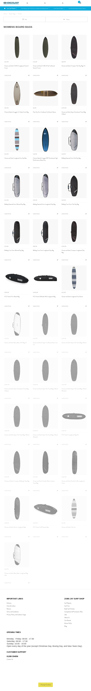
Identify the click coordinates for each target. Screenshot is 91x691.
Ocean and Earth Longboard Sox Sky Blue (15, 158)
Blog (65, 626)
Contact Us (10, 659)
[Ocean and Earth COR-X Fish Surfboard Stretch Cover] (45, 47)
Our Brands (67, 620)
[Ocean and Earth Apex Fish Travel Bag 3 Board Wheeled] (74, 370)
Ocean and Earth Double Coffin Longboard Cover (73, 482)
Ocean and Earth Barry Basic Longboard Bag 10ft (16, 574)
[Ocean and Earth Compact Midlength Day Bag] (16, 462)
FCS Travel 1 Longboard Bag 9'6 (70, 435)
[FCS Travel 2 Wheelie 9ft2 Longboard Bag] (45, 277)
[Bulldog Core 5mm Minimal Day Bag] (16, 231)
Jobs (65, 615)
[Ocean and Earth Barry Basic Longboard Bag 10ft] (16, 554)
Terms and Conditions (13, 612)
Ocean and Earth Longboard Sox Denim (72, 297)
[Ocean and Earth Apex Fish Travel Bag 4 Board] (16, 416)
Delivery (9, 603)
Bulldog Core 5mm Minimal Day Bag (14, 250)
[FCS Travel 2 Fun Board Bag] (16, 277)
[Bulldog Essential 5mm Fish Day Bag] (74, 139)
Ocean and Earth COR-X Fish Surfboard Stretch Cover (44, 67)
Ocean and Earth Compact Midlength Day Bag (16, 481)
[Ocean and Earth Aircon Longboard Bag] (16, 508)
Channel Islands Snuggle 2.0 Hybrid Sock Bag (16, 112)
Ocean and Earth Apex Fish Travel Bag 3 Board (45, 389)
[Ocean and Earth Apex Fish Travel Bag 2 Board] (74, 324)
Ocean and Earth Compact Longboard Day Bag (73, 251)
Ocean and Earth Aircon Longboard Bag (15, 527)
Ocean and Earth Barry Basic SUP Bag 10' (15, 343)
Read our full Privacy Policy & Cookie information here (45, 679)
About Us (67, 617)
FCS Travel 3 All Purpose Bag (41, 527)
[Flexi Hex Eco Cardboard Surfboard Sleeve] (45, 93)
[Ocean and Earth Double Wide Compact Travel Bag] (45, 462)
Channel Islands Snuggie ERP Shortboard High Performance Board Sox (45, 159)
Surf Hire (67, 606)
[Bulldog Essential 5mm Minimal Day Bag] (16, 185)
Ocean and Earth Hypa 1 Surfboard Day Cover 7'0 (45, 344)
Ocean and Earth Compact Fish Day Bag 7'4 (73, 66)
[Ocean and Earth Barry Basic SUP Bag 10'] (16, 324)
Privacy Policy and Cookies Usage (16, 615)
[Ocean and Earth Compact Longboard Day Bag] (74, 231)
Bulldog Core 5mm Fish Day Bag (70, 204)
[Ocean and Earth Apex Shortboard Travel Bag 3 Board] (16, 370)
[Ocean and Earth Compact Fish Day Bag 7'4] (74, 47)
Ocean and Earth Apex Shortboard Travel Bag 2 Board (74, 113)
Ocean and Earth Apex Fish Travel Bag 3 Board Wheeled (74, 390)
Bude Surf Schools (69, 609)
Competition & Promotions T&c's (73, 612)
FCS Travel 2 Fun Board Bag (12, 297)
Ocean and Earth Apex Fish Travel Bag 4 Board (16, 435)
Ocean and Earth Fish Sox (68, 527)
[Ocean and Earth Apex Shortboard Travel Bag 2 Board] (74, 93)
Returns (9, 609)
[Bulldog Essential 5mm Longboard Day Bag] (45, 185)
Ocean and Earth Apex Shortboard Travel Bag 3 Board (16, 390)
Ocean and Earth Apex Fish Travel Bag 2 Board (74, 343)
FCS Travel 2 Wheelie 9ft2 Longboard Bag (44, 297)
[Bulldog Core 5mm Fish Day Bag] (74, 185)
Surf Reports (67, 603)
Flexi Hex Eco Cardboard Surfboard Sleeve (44, 112)
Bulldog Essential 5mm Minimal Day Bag (14, 204)
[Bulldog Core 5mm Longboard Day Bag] (45, 231)
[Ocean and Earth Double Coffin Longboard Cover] (74, 462)
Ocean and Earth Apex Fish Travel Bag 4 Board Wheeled (45, 436)
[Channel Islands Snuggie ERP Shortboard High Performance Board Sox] (45, 139)
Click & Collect (11, 606)
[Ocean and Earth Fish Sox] (74, 508)
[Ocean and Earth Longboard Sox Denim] (74, 277)
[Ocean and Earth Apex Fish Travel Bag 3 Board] (45, 370)
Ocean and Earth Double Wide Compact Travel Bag (44, 482)
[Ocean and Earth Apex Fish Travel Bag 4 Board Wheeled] (45, 416)
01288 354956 (12, 656)
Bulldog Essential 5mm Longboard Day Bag (44, 204)
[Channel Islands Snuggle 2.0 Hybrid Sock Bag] (16, 93)
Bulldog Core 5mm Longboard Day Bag (43, 250)
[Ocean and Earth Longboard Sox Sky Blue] (16, 139)
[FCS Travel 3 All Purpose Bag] (45, 508)
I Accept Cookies (45, 685)
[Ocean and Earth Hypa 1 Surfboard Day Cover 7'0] (45, 324)
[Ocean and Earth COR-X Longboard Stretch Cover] (16, 47)
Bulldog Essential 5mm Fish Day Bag (71, 158)
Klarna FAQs (68, 623)
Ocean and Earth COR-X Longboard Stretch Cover (16, 67)
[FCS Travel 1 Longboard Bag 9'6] (74, 416)
